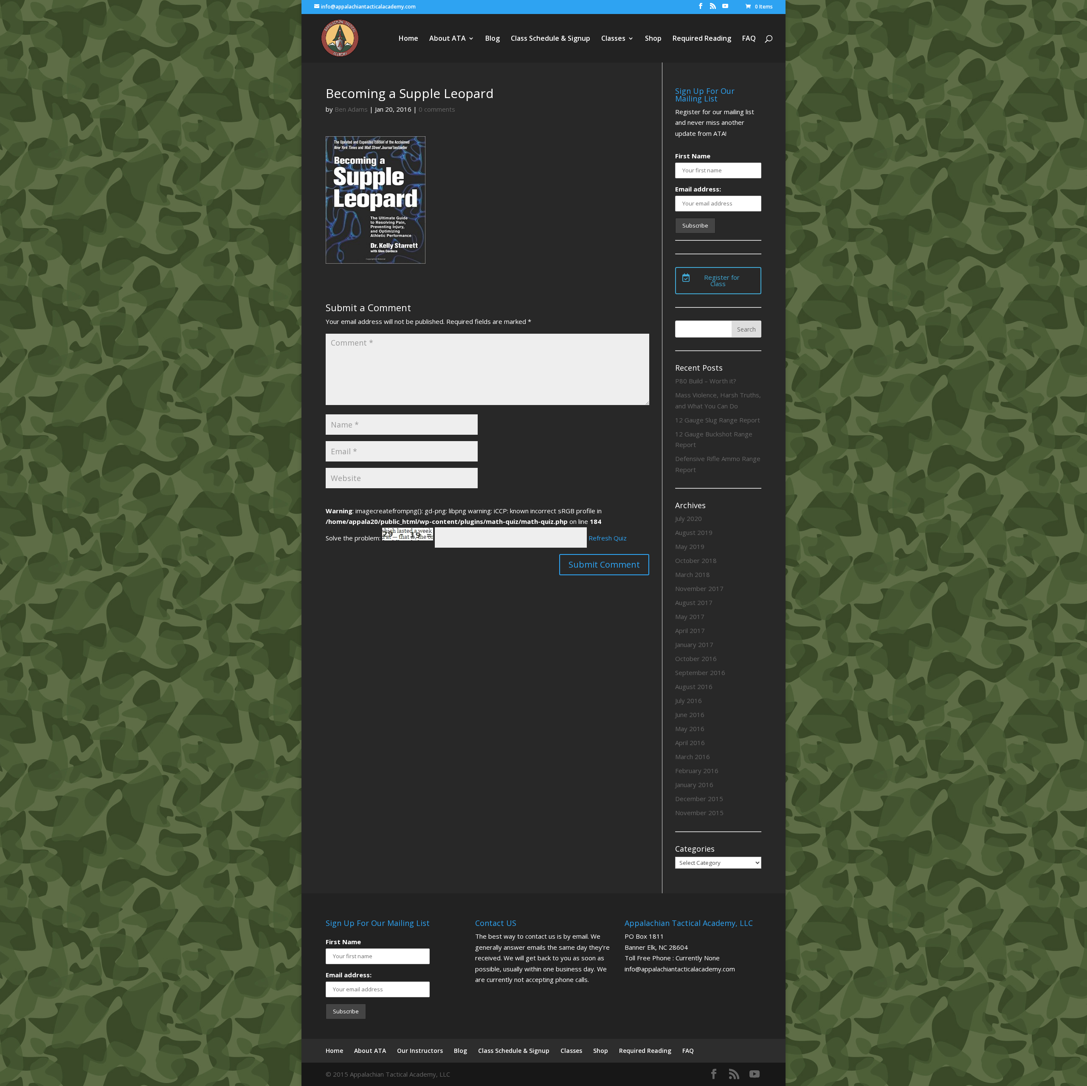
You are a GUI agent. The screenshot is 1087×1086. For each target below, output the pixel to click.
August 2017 (693, 602)
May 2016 (689, 728)
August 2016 (693, 686)
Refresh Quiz (608, 538)
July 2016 (688, 700)
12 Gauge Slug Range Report (717, 420)
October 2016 (696, 658)
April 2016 (690, 742)
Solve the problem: (354, 538)
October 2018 (696, 560)
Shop (653, 39)
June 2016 (689, 714)
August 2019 (693, 532)
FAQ (749, 39)
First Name (692, 156)
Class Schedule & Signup (550, 39)
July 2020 (688, 518)
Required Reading (702, 39)
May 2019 (689, 546)
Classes (613, 39)
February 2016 (696, 770)
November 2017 (699, 588)
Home (408, 39)
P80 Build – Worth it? (705, 381)
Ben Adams (351, 109)
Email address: (698, 189)
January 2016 (694, 784)
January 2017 (694, 644)
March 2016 (692, 756)
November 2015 (699, 812)
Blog (492, 39)
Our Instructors (420, 1051)
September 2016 (700, 672)
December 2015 (699, 798)
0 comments (437, 109)
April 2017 (690, 630)
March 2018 (692, 574)
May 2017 (689, 616)
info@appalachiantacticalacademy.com (680, 969)
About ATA (447, 39)
